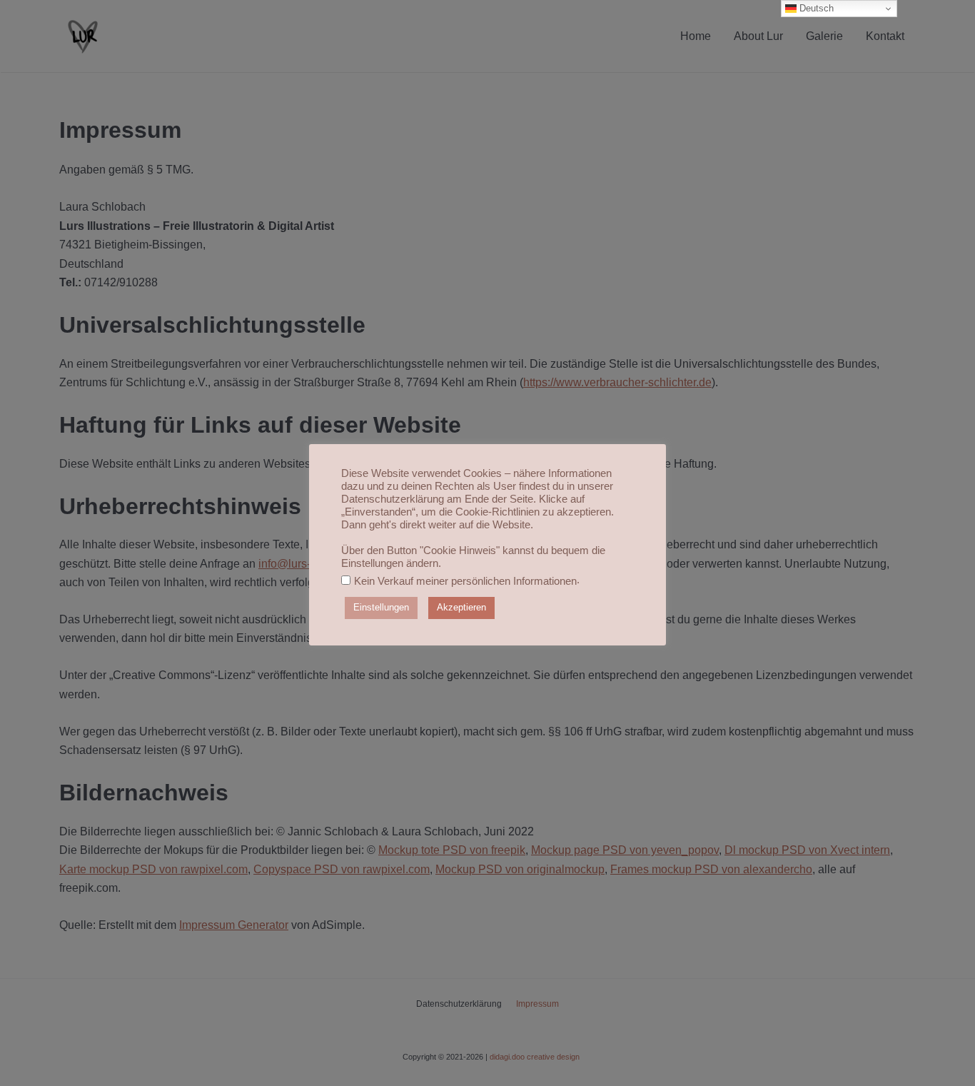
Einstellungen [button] (381, 607)
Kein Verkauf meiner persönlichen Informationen (465, 580)
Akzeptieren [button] (461, 607)
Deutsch (815, 8)
